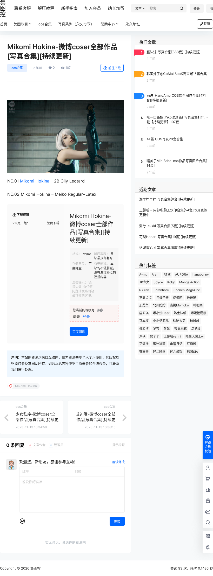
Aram (155, 274)
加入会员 (92, 8)
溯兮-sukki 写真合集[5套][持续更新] (167, 226)
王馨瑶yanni (172, 336)
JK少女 (144, 282)
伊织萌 (177, 298)
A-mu (143, 274)
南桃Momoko (179, 305)
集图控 (35, 568)
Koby (171, 282)
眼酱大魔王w (194, 336)
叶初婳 (198, 305)
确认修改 (118, 462)
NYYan (144, 290)
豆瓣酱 (191, 344)
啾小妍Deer (161, 313)
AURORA (181, 274)
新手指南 (69, 8)
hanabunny (200, 274)
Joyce (158, 282)
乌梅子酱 (162, 298)
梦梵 (167, 329)
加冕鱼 (144, 305)
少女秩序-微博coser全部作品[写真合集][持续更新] (37, 419)
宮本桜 (144, 321)
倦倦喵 (191, 298)
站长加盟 (116, 8)
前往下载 (114, 68)
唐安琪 (144, 313)
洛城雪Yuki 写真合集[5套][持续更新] (167, 247)
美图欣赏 (21, 24)
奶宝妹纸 (180, 313)
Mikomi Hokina (34, 181)
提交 (117, 521)
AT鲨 (167, 274)
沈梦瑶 (196, 329)
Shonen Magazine (187, 290)
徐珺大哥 (179, 321)
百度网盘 (78, 332)
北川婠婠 (159, 305)
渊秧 (142, 336)
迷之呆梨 (176, 352)
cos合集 (17, 68)
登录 (197, 9)
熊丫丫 (154, 336)
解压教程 (46, 8)
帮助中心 (108, 24)
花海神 (144, 344)
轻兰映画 (159, 352)
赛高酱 (144, 352)
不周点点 (145, 298)
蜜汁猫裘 (159, 344)
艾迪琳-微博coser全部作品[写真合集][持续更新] (95, 419)
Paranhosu (161, 290)
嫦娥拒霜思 (198, 313)
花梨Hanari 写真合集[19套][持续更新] (168, 237)
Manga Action (189, 282)
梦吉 (156, 329)
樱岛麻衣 (180, 329)
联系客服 (22, 8)
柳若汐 (144, 329)
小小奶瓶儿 (161, 321)
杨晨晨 (194, 321)
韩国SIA (192, 352)
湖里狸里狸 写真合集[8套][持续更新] (167, 199)
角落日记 (176, 344)
